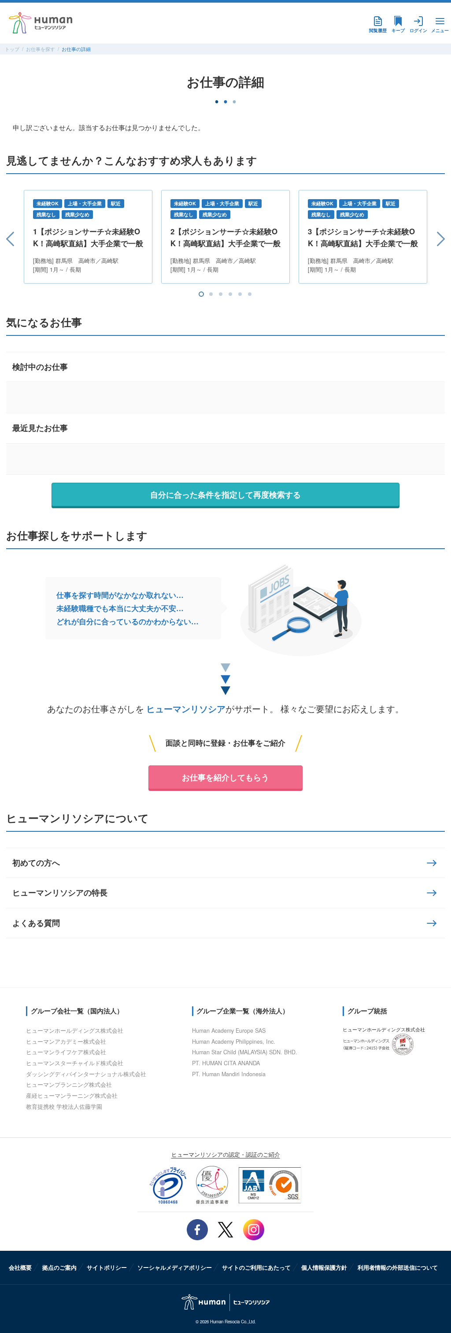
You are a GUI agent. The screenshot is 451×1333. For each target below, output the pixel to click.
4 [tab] (230, 294)
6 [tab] (249, 294)
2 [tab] (211, 294)
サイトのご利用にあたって (256, 1267)
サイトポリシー (107, 1267)
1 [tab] (201, 294)
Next (436, 239)
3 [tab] (220, 294)
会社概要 (20, 1267)
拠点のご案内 (59, 1267)
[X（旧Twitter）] (225, 1229)
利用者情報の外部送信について (398, 1267)
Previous (15, 239)
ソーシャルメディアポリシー (174, 1267)
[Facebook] (197, 1229)
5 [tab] (240, 294)
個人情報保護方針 (324, 1267)
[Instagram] (253, 1229)
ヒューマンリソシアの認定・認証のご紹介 (225, 1154)
